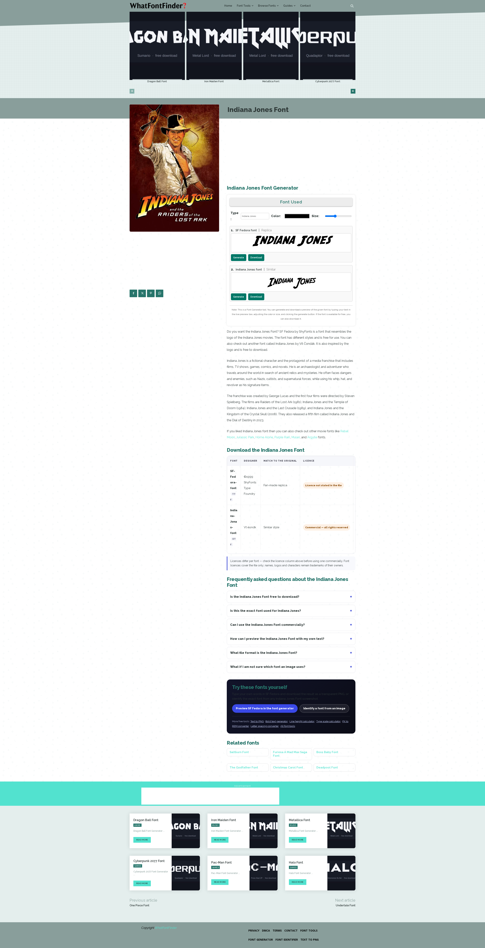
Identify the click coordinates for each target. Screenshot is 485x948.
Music (215, 825)
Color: (276, 216)
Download (256, 257)
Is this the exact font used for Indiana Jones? (265, 611)
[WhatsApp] (159, 293)
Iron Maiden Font (214, 81)
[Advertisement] (174, 261)
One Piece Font (139, 905)
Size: (315, 216)
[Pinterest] (151, 293)
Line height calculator (301, 721)
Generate (238, 257)
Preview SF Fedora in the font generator (265, 708)
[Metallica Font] (271, 46)
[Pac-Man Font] (264, 873)
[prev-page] (132, 91)
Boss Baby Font (327, 752)
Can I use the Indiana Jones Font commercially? (267, 625)
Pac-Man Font (221, 862)
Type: (235, 216)
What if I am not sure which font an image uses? (267, 667)
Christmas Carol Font (288, 767)
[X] (142, 293)
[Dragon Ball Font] (157, 46)
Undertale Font (345, 905)
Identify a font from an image (324, 708)
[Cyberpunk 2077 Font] (327, 46)
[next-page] (353, 91)
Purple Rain (282, 437)
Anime (137, 825)
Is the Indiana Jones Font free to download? (264, 597)
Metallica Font (270, 81)
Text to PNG (257, 721)
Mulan (295, 437)
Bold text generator (276, 721)
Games (137, 866)
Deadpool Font (327, 767)
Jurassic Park (245, 437)
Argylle (312, 437)
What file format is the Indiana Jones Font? (263, 653)
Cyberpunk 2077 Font (327, 81)
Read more (142, 840)
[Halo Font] (341, 873)
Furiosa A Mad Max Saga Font (290, 754)
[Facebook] (133, 293)
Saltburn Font (239, 752)
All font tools (287, 726)
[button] (352, 5)
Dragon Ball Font (157, 81)
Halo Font (296, 862)
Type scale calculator (328, 721)
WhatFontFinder (166, 928)
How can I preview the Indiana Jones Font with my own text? (277, 639)
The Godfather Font (244, 767)
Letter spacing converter (265, 726)
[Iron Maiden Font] (214, 46)
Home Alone (264, 437)
